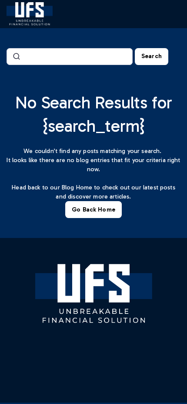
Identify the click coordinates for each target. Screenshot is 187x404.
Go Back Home (93, 209)
